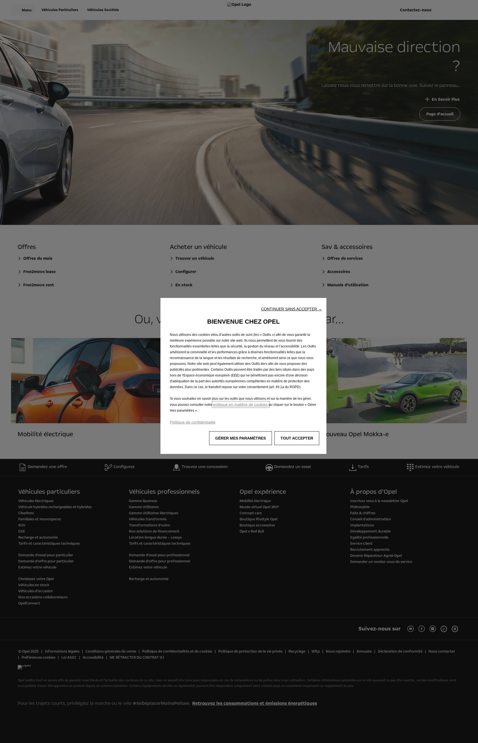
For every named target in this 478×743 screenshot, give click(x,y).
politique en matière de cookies (241, 404)
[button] (291, 309)
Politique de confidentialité (192, 422)
